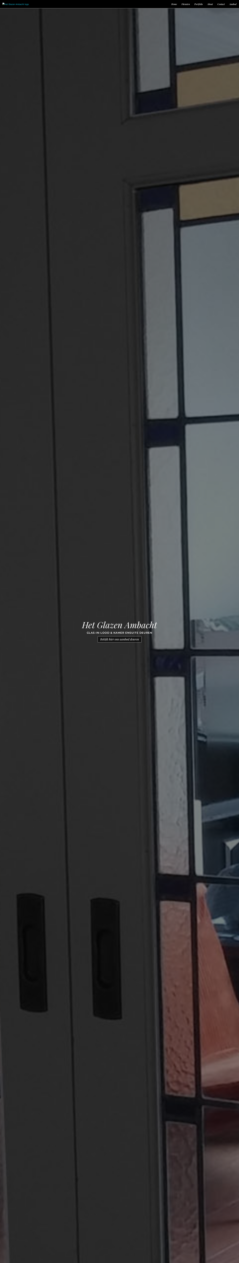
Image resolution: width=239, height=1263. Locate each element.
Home (174, 4)
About (210, 4)
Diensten (185, 4)
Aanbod (233, 4)
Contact (221, 4)
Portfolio (198, 4)
